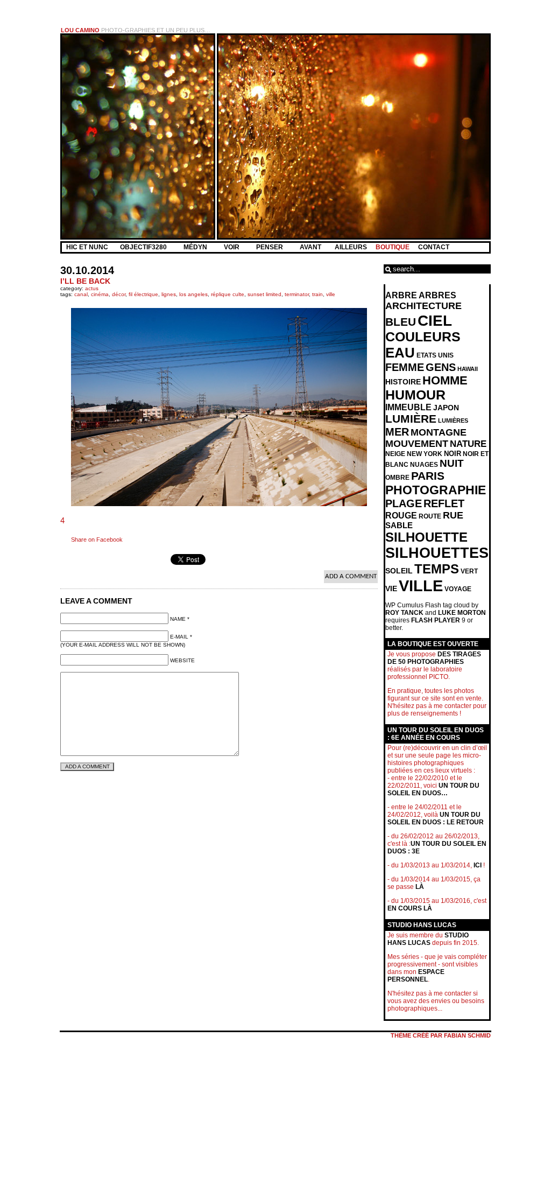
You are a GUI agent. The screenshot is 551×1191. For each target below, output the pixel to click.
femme (404, 367)
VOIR (232, 247)
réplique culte (227, 294)
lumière (410, 418)
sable (399, 525)
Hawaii (467, 369)
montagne (439, 432)
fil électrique (143, 294)
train (317, 294)
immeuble (408, 407)
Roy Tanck (404, 612)
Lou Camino (80, 30)
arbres (437, 295)
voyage (457, 589)
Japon (446, 407)
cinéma (100, 294)
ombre (397, 477)
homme (445, 380)
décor (118, 294)
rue (453, 515)
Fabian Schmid (467, 1035)
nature (468, 444)
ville (330, 294)
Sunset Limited (264, 294)
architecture (423, 305)
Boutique (392, 247)
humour (415, 395)
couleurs (423, 337)
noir (452, 454)
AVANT (311, 247)
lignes (168, 294)
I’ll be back (85, 281)
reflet (443, 503)
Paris (427, 476)
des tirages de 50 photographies (434, 657)
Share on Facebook (97, 539)
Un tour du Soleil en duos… (433, 789)
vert (469, 571)
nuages (424, 464)
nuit (452, 463)
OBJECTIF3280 (144, 247)
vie (391, 589)
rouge (401, 515)
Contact (433, 247)
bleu (400, 322)
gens (441, 367)
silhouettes (437, 553)
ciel (435, 320)
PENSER (270, 247)
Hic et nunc (87, 247)
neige (395, 454)
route (430, 516)
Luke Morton (462, 612)
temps (436, 569)
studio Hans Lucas (428, 939)
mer (397, 432)
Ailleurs (351, 247)
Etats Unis (435, 355)
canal (81, 294)
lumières (453, 420)
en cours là (409, 908)
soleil (399, 570)
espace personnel (415, 975)
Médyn (196, 247)
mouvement (416, 443)
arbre (401, 295)
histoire (403, 381)
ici (478, 865)
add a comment (351, 576)
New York (424, 454)
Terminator (297, 294)
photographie (435, 490)
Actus (91, 288)
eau (400, 353)
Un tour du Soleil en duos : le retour (435, 818)
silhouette (426, 537)
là (419, 887)
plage (403, 503)
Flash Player (435, 620)
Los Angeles (193, 294)
